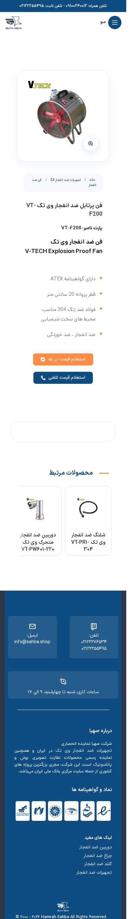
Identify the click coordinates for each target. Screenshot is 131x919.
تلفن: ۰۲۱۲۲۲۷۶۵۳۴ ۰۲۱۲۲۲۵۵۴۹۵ (94, 642)
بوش (24, 757)
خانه (92, 180)
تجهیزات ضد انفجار (94, 872)
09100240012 (76, 6)
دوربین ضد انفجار (95, 847)
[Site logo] (13, 22)
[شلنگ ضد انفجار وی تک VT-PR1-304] (88, 509)
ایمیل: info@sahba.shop (32, 638)
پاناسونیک (102, 764)
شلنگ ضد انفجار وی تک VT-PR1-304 (88, 542)
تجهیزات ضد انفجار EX (65, 180)
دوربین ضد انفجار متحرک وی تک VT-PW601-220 (38, 542)
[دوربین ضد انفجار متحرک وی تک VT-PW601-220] (38, 509)
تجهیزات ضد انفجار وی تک (83, 750)
